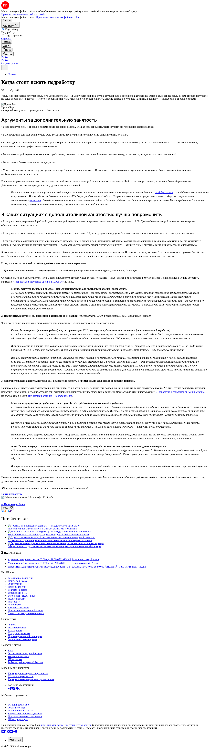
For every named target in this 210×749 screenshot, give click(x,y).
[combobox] (15, 739)
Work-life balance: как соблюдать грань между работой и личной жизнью (48, 534)
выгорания (35, 200)
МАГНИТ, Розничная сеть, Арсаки (79, 559)
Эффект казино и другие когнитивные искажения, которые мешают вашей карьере (54, 546)
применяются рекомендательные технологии (66, 725)
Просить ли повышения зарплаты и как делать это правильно (42, 528)
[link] (6, 50)
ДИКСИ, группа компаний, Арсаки (80, 563)
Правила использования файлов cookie (57, 17)
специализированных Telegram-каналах (50, 395)
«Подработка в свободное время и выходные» (38, 281)
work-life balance (164, 192)
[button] (5, 57)
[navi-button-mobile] (4, 67)
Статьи (12, 74)
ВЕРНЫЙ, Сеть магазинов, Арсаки (126, 566)
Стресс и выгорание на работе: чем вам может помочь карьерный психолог (50, 540)
